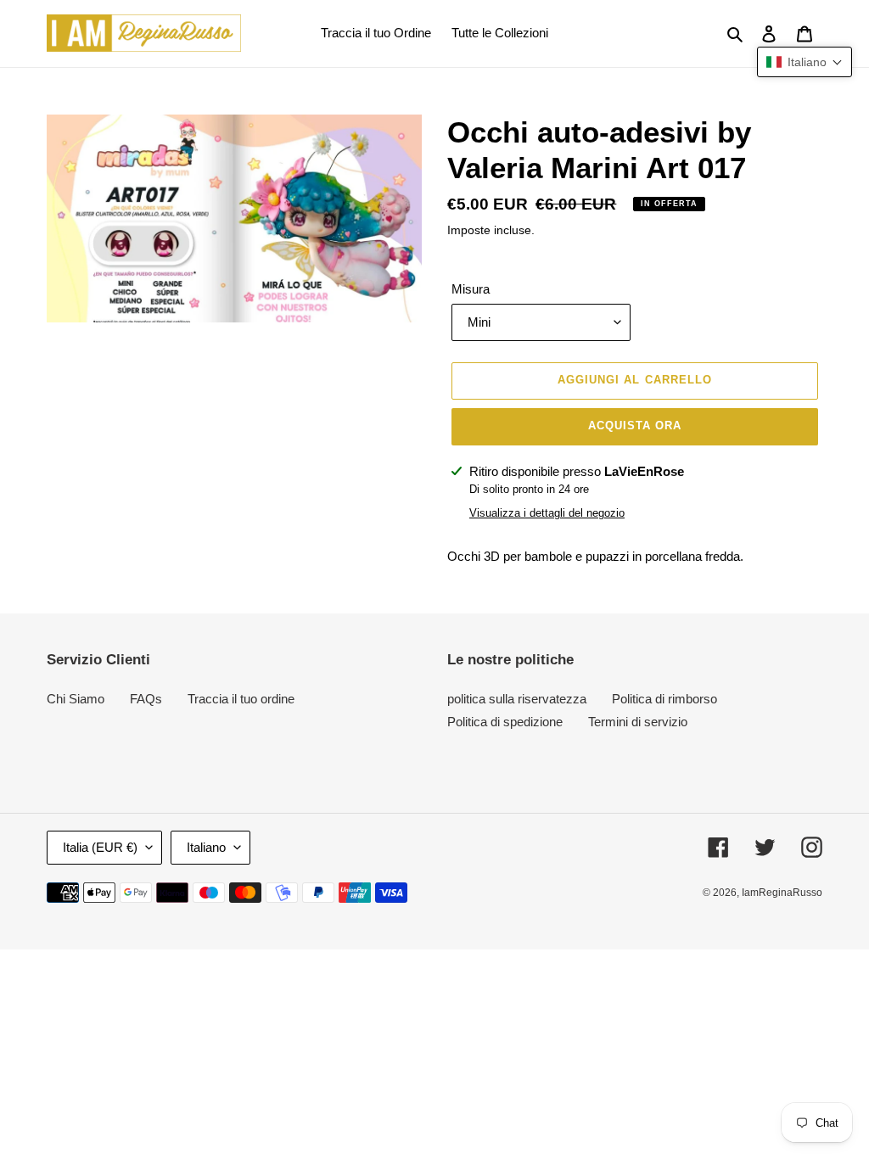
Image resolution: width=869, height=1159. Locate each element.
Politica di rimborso (664, 698)
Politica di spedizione (505, 721)
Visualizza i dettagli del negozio (547, 513)
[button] (804, 62)
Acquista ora (634, 425)
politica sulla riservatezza (516, 698)
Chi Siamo (75, 698)
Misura (470, 289)
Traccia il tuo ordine (241, 698)
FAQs (146, 698)
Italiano (206, 847)
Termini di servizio (637, 721)
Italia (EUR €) (100, 847)
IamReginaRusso (782, 893)
